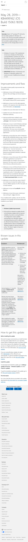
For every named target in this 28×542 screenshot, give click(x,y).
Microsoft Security (5, 466)
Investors (3, 518)
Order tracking (4, 428)
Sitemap (3, 537)
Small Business (4, 480)
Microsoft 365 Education (6, 448)
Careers (3, 509)
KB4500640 (6, 354)
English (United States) (8, 529)
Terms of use (18, 537)
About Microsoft (4, 511)
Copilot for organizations (6, 405)
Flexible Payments (5, 434)
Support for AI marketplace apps (7, 493)
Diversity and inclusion (6, 520)
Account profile (4, 418)
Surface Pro (4, 396)
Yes (10, 389)
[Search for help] (5, 2)
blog (3, 44)
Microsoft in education (6, 441)
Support (3, 5)
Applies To (4, 25)
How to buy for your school (6, 450)
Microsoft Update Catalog (9, 373)
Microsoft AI (4, 464)
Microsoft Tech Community (6, 495)
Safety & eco (4, 539)
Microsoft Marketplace (6, 498)
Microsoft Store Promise (6, 432)
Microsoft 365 (4, 471)
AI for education (4, 457)
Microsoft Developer (5, 489)
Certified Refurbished (5, 430)
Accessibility (4, 523)
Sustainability (4, 525)
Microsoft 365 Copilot (5, 477)
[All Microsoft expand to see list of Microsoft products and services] (2, 2)
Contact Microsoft (9, 537)
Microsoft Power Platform (6, 473)
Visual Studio (4, 502)
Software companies (5, 500)
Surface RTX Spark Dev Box (6, 403)
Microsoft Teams (5, 475)
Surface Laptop (4, 398)
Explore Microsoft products (6, 409)
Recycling (8, 539)
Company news (4, 514)
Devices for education (5, 443)
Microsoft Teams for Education (7, 446)
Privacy (14, 537)
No (18, 389)
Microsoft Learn (4, 491)
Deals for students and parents (7, 455)
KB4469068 (17, 106)
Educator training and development (8, 452)
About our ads (13, 539)
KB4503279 (20, 291)
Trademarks (23, 537)
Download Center (5, 421)
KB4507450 (20, 321)
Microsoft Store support (6, 423)
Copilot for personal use (6, 407)
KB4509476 (20, 299)
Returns (3, 425)
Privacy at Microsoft (5, 516)
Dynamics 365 (4, 468)
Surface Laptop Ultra (5, 400)
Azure (3, 486)
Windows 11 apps (5, 412)
